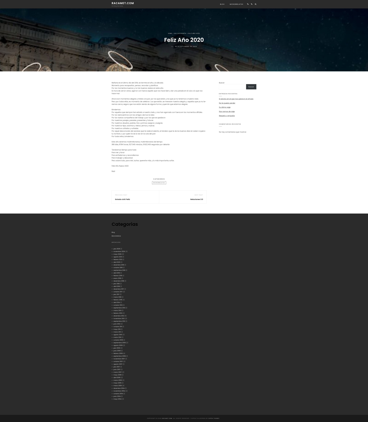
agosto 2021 (117, 257)
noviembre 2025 (119, 251)
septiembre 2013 (119, 308)
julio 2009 (116, 348)
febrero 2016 (117, 300)
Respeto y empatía (227, 116)
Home (170, 33)
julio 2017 (116, 294)
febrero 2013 (117, 313)
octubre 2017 (117, 292)
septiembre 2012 (119, 321)
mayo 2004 (117, 399)
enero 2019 (117, 278)
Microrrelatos (236, 4)
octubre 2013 (117, 305)
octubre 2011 (117, 327)
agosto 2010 (117, 335)
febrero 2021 (117, 259)
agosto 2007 (117, 364)
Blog (222, 4)
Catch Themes (214, 418)
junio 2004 (117, 396)
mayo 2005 (117, 383)
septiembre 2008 (119, 356)
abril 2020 (116, 262)
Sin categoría (180, 33)
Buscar (222, 83)
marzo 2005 (117, 386)
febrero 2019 (117, 276)
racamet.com (123, 3)
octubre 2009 (118, 340)
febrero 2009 (118, 353)
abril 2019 (116, 273)
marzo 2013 (117, 310)
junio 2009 (117, 351)
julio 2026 (116, 249)
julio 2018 (116, 284)
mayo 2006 (117, 375)
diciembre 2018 (118, 281)
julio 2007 (116, 367)
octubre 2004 (118, 394)
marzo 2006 (117, 380)
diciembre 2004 (118, 388)
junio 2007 (116, 369)
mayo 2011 (116, 329)
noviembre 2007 (119, 359)
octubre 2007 (118, 361)
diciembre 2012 (118, 316)
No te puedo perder (227, 103)
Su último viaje (224, 107)
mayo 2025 (117, 254)
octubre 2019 (117, 268)
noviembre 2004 (119, 391)
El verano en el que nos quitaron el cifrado (236, 99)
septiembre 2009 (119, 343)
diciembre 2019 (118, 265)
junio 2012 (116, 324)
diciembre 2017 (118, 289)
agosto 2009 (117, 345)
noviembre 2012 (118, 318)
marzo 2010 (117, 337)
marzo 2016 (117, 297)
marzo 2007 (117, 372)
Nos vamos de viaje (227, 111)
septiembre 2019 (119, 270)
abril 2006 (116, 377)
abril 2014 (116, 302)
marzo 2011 (117, 332)
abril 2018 (116, 286)
